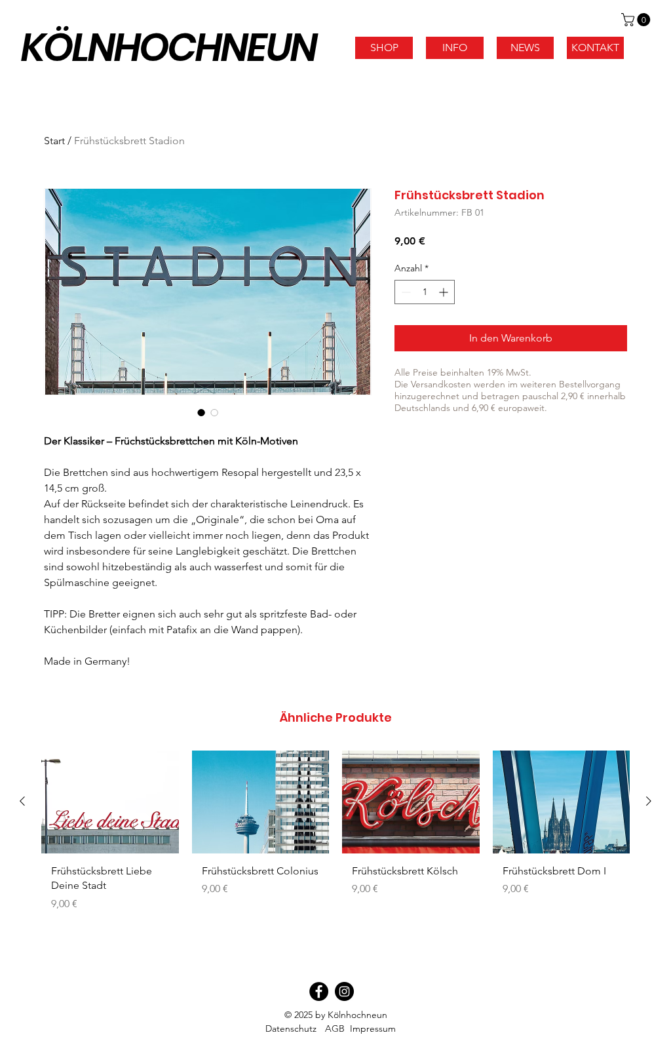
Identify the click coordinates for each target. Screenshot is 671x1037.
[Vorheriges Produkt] (22, 801)
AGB (335, 1028)
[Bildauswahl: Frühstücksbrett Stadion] (201, 412)
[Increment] (444, 292)
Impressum (373, 1028)
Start (54, 140)
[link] (637, 19)
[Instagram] (344, 991)
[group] (335, 836)
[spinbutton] (424, 292)
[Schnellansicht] (110, 802)
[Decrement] (404, 292)
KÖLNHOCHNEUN (168, 47)
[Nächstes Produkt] (649, 801)
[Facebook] (318, 991)
